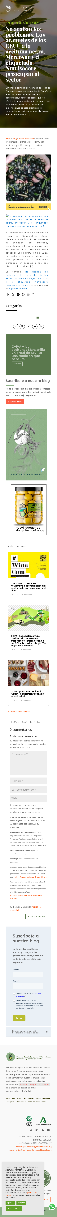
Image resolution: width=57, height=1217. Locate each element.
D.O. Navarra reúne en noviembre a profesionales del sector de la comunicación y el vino (28, 587)
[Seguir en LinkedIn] (41, 326)
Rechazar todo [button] (14, 1208)
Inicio (8, 138)
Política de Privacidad (25, 1098)
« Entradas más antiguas (19, 711)
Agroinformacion (18, 288)
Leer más (17, 362)
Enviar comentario (36, 916)
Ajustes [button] (10, 1202)
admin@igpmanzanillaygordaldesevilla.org (30, 877)
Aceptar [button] (21, 1202)
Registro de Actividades (16, 1102)
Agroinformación (26, 138)
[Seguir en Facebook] (15, 326)
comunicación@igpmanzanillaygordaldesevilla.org (30, 1150)
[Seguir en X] (28, 326)
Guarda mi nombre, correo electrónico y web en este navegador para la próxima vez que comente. (26, 808)
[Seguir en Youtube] (34, 326)
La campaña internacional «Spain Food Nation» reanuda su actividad (27, 694)
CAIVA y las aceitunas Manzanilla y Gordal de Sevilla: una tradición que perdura (28, 352)
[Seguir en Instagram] (22, 326)
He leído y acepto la (25, 908)
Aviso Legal (10, 1098)
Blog (14, 138)
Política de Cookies (43, 1098)
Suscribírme (15, 401)
